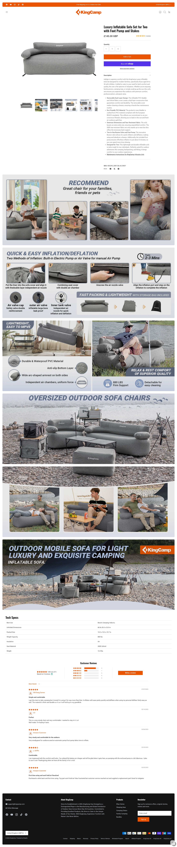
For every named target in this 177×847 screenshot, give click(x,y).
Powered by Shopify (21, 838)
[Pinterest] (23, 4)
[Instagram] (15, 4)
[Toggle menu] (8, 12)
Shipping (72, 838)
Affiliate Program (136, 838)
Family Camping (121, 814)
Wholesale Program (117, 838)
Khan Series (120, 804)
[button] (77, 668)
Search (127, 838)
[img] (33, 690)
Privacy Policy (94, 838)
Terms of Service (105, 838)
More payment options (127, 68)
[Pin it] (118, 169)
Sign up (143, 819)
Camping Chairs (121, 810)
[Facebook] (7, 4)
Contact (65, 838)
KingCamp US (147, 838)
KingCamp (13, 838)
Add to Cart (127, 57)
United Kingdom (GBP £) (163, 4)
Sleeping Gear (121, 807)
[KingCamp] (88, 12)
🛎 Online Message (12, 808)
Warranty (85, 838)
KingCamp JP (167, 838)
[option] (59, 58)
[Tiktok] (19, 4)
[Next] (94, 55)
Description (108, 75)
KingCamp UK (157, 838)
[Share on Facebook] (110, 169)
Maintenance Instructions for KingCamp (125, 154)
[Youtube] (11, 4)
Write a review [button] (130, 673)
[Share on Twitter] (114, 169)
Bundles (119, 817)
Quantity (106, 44)
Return (79, 838)
